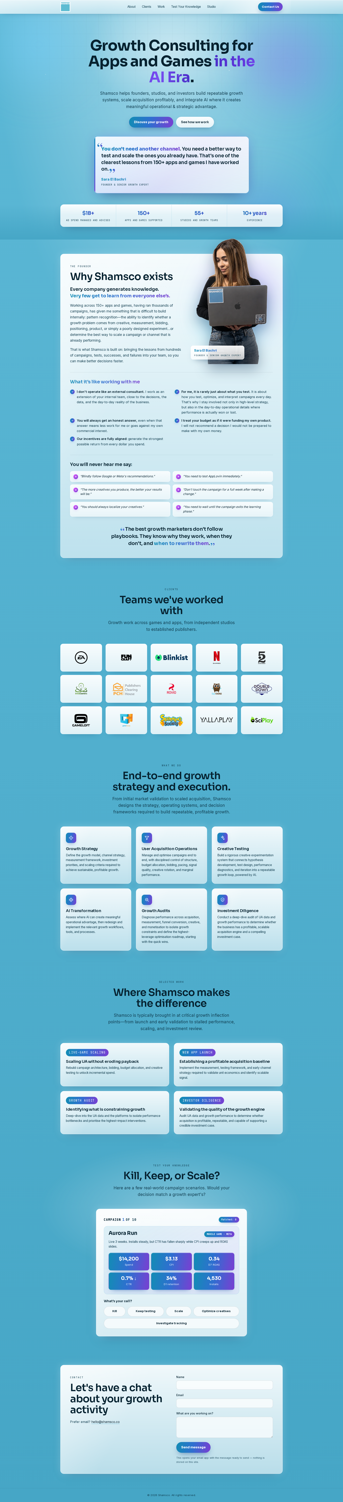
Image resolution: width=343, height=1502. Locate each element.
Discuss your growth (151, 122)
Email (180, 1395)
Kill (114, 1311)
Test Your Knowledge (186, 7)
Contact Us (270, 6)
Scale (178, 1311)
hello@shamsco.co (105, 1422)
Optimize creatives (216, 1311)
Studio (211, 7)
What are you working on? (194, 1413)
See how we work (195, 122)
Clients (146, 7)
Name (180, 1377)
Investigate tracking (171, 1323)
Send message (193, 1447)
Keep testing (145, 1311)
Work (161, 7)
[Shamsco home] (65, 7)
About (131, 7)
